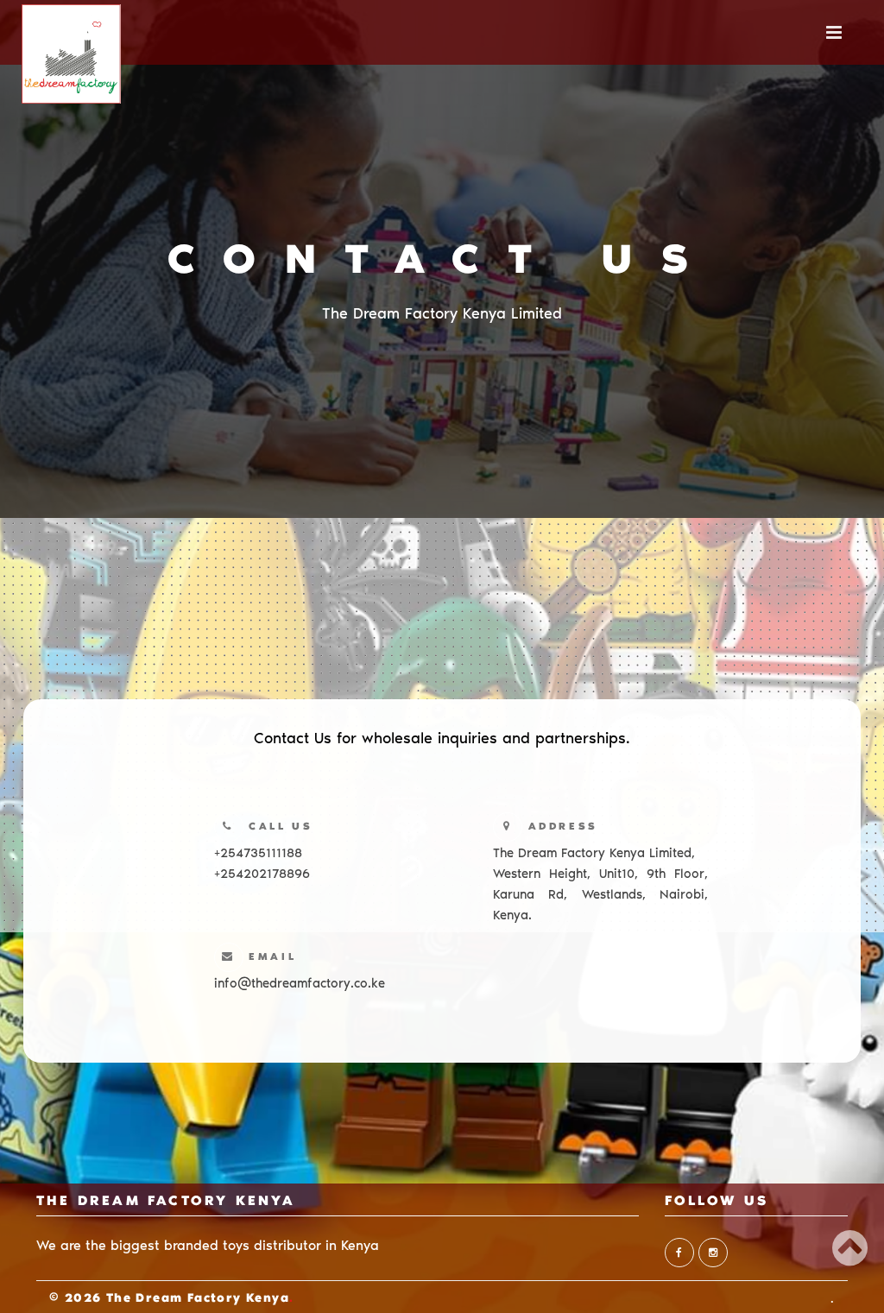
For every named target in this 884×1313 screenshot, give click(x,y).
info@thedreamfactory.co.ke (299, 983)
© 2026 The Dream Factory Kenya (169, 1299)
